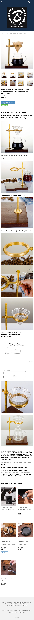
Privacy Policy (8, 602)
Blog (12, 603)
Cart (31, 2)
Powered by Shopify (16, 614)
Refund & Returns (18, 602)
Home (2, 33)
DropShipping (24, 603)
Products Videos (10, 605)
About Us (7, 603)
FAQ (3, 602)
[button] (4, 95)
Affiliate (17, 603)
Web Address (27, 602)
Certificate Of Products (21, 605)
